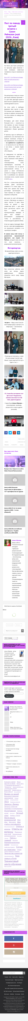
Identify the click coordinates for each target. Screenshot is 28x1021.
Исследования (10, 811)
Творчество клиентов (13, 853)
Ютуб (22, 994)
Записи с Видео (11, 804)
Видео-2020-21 (17, 790)
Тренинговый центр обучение (12, 863)
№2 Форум (19, 982)
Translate (15, 639)
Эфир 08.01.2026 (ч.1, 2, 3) (16, 712)
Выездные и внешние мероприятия (11, 797)
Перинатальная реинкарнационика (13, 835)
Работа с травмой (10, 839)
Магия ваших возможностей (10, 819)
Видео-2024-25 (17, 792)
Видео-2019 (7, 790)
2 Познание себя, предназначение (10, 745)
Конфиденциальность (11, 982)
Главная (6, 977)
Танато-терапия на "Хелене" (12, 851)
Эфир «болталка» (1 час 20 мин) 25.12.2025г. (16, 728)
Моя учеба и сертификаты (12, 823)
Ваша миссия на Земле (12, 783)
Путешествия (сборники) (18, 991)
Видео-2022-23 (8, 792)
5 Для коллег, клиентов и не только (21, 441)
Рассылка (15, 840)
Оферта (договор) (19, 980)
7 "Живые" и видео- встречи (14, 764)
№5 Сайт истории (8, 991)
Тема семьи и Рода (11, 857)
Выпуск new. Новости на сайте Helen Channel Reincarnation (16, 708)
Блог (10, 977)
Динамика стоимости (15, 802)
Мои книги (12, 822)
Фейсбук (12, 994)
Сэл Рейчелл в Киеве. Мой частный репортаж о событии (13, 79)
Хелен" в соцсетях (7, 866)
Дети (6, 801)
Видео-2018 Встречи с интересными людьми (13, 787)
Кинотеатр (12, 813)
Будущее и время (10, 782)
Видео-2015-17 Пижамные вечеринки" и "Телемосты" (14, 785)
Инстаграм (17, 994)
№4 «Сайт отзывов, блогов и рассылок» (14, 988)
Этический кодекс (9, 980)
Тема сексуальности (9, 856)
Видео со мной (11, 794)
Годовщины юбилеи (14, 799)
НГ (10, 717)
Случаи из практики (13, 848)
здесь (10, 179)
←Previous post (10, 624)
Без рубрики (9, 771)
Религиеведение (14, 844)
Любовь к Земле (15, 815)
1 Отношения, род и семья (13, 741)
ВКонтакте (6, 994)
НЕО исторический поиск (9, 826)
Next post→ (18, 624)
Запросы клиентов (10, 807)
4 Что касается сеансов (12, 753)
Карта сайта (15, 977)
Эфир (11, 722)
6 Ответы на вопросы (12, 761)
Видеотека (21, 977)
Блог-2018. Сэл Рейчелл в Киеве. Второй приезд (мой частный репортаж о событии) (13, 87)
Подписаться (9, 696)
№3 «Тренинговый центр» (14, 985)
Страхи (19, 850)
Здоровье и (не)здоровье (13, 809)
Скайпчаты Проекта (9, 847)
